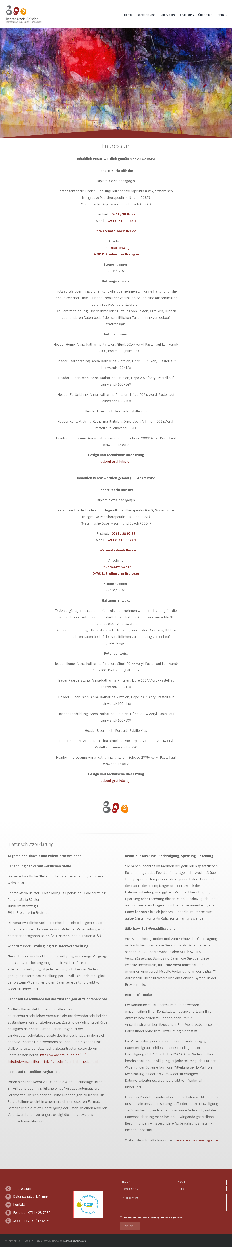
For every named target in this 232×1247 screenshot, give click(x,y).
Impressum (22, 1188)
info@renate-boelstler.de (116, 231)
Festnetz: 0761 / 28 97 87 (31, 1212)
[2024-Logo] (23, 6)
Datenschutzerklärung (30, 1196)
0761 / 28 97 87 (123, 214)
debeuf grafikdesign (116, 461)
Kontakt (19, 1204)
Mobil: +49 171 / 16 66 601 (32, 1221)
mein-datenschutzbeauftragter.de (196, 1140)
